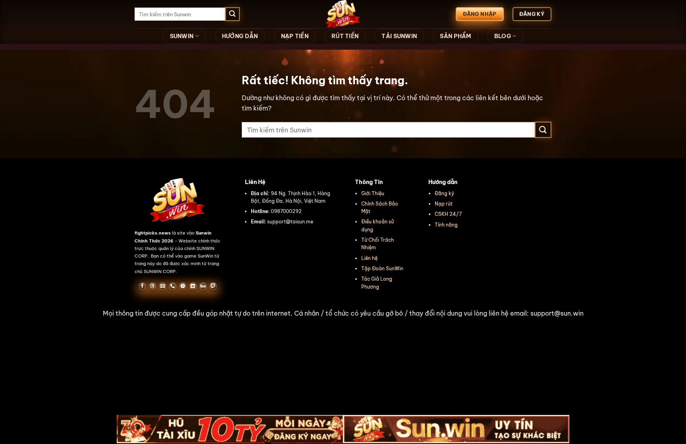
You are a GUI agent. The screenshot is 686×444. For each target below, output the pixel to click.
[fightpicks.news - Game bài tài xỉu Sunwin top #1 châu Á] (343, 14)
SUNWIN (182, 36)
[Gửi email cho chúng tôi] (162, 286)
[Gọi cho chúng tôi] (172, 286)
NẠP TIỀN (294, 36)
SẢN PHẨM (455, 36)
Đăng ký (444, 193)
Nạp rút (444, 204)
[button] (343, 313)
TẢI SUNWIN (399, 36)
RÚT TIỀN (344, 36)
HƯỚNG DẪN (240, 36)
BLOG (502, 36)
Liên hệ (369, 258)
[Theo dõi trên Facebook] (142, 286)
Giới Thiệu (372, 193)
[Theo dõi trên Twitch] (213, 286)
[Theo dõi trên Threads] (152, 286)
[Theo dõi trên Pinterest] (182, 286)
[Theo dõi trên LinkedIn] (192, 286)
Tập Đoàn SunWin (382, 268)
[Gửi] (232, 14)
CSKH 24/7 (448, 214)
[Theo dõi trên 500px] (203, 286)
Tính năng (446, 225)
